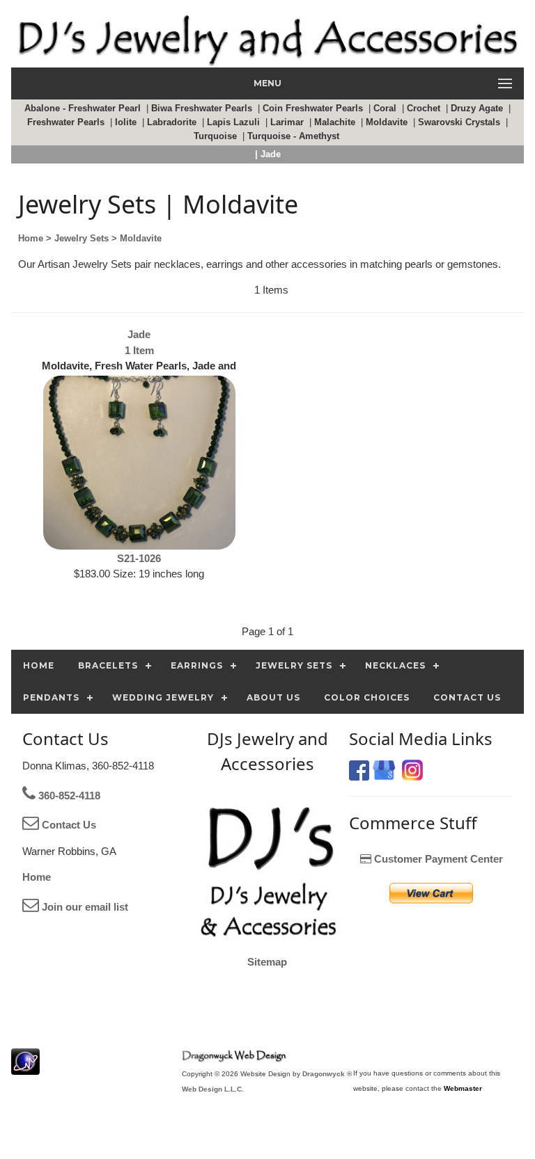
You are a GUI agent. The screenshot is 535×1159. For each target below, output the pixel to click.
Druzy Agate (478, 108)
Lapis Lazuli (235, 122)
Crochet (425, 108)
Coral (386, 108)
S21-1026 (139, 558)
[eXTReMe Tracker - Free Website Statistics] (25, 1067)
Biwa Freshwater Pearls (203, 108)
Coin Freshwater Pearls (314, 108)
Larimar (288, 122)
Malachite (336, 122)
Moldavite (388, 122)
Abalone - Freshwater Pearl (84, 108)
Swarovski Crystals (460, 122)
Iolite (127, 122)
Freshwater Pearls (67, 122)
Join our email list (83, 907)
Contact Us (67, 825)
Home (36, 877)
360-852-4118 (68, 795)
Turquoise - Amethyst (294, 136)
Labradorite (173, 122)
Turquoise (217, 136)
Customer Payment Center (437, 859)
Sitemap (267, 962)
